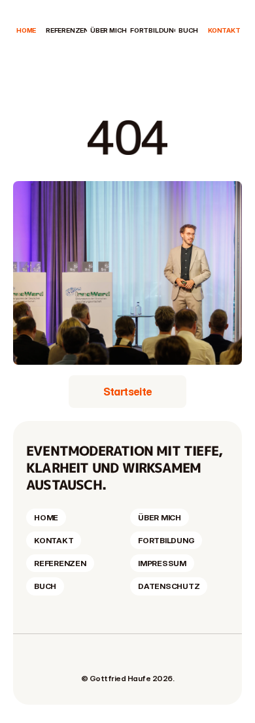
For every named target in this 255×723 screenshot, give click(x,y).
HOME (26, 30)
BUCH (188, 30)
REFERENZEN (67, 30)
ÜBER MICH (108, 30)
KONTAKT (224, 30)
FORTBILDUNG (154, 30)
